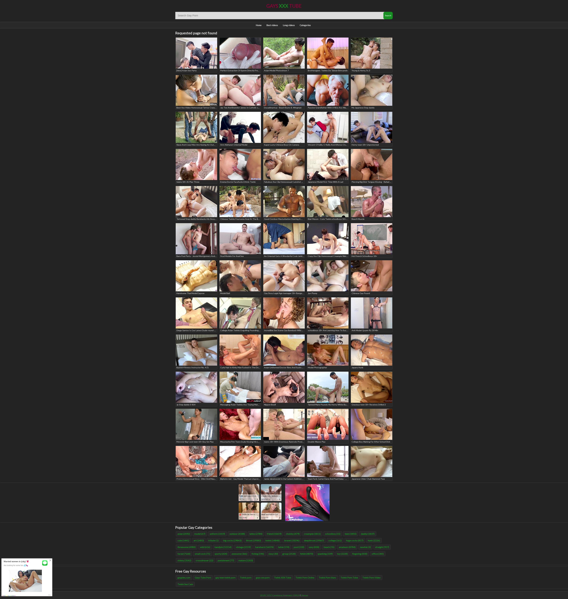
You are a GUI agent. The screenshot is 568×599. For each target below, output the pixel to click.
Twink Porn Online (305, 577)
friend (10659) (274, 533)
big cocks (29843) (232, 540)
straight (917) (382, 547)
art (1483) (199, 540)
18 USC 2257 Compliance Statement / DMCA (279, 595)
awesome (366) (239, 553)
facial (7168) (184, 553)
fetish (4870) (306, 553)
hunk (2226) (374, 540)
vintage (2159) (243, 547)
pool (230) (299, 547)
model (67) (199, 533)
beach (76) (329, 547)
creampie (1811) (312, 533)
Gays (284, 6)
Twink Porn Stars (327, 577)
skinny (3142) (184, 560)
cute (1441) (183, 540)
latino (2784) (255, 533)
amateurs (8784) (347, 547)
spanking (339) (325, 553)
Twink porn (245, 577)
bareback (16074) (264, 547)
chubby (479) (293, 533)
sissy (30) (273, 553)
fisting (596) (258, 553)
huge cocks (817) (354, 540)
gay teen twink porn (225, 577)
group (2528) (289, 553)
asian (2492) (184, 533)
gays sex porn (263, 577)
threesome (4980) (187, 547)
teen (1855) (350, 533)
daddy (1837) (368, 533)
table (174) (283, 547)
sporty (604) (221, 553)
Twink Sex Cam (185, 584)
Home (259, 25)
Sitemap (304, 595)
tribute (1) (213, 540)
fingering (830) (359, 553)
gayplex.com (184, 577)
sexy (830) (314, 547)
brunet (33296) (292, 540)
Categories (305, 25)
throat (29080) (253, 540)
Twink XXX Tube (282, 577)
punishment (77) (226, 560)
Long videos (289, 25)
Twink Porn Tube (349, 577)
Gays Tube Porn (203, 577)
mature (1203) (245, 560)
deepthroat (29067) (314, 540)
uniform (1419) (217, 533)
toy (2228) (342, 553)
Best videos (272, 25)
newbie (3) (365, 547)
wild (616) (205, 547)
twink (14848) (272, 540)
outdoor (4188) (237, 533)
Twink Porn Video (371, 577)
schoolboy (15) (332, 533)
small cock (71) (202, 553)
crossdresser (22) (204, 560)
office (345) (378, 553)
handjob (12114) (223, 547)
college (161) (335, 540)
